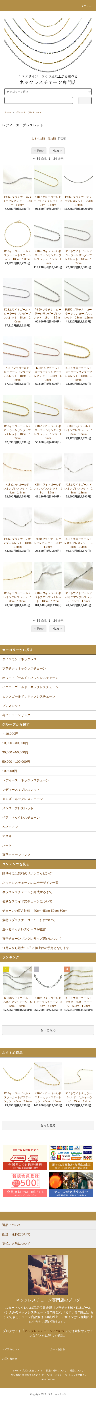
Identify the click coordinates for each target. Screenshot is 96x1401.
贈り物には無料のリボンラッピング (27, 873)
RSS (44, 1379)
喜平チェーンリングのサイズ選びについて (32, 938)
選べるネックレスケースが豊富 (24, 929)
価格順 (52, 138)
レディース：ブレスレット (28, 112)
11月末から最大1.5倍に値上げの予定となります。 (37, 948)
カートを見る (57, 1349)
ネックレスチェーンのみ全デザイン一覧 (30, 882)
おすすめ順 (38, 138)
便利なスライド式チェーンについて (27, 901)
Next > (57, 150)
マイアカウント (10, 1349)
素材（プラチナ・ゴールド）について (28, 920)
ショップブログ (76, 1375)
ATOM (51, 1379)
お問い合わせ (9, 1358)
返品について (76, 1370)
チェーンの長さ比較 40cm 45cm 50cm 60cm (34, 910)
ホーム (7, 112)
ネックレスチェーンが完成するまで (27, 892)
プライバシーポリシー (53, 1375)
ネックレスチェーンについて (45, 1331)
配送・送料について (56, 1370)
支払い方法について (33, 1370)
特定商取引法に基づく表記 (24, 1375)
